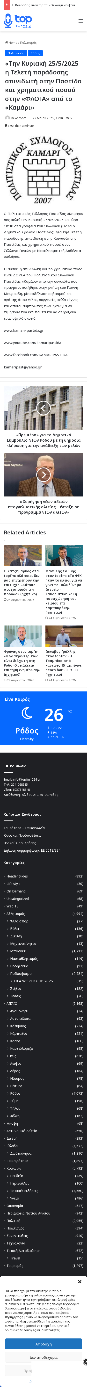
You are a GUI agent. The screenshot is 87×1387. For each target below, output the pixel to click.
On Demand (16, 891)
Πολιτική (13, 1220)
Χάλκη (15, 1116)
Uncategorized (18, 898)
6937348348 (21, 789)
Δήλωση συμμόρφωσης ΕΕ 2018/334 (32, 850)
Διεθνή (16, 936)
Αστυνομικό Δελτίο (22, 1130)
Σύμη (14, 1101)
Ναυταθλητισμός (24, 958)
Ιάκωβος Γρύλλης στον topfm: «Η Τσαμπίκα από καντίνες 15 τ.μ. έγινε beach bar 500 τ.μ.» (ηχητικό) (63, 663)
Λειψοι (15, 1063)
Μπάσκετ (18, 951)
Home (12, 42)
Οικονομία (15, 1205)
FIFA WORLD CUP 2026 (33, 980)
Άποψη (12, 1123)
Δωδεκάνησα (20, 1153)
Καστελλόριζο (21, 1048)
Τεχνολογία (16, 1243)
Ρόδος (35, 53)
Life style (14, 883)
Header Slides (17, 876)
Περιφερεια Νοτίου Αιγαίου (28, 1213)
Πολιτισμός (28, 42)
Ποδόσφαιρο (21, 973)
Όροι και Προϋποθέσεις (22, 835)
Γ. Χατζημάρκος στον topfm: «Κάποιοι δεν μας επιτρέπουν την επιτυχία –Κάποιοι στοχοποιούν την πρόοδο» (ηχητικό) (22, 582)
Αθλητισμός (16, 913)
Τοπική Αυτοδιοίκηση (23, 1250)
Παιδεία (16, 1175)
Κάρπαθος (19, 1033)
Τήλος (15, 1108)
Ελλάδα (12, 1145)
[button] (79, 1281)
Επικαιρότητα (17, 1160)
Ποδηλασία (19, 966)
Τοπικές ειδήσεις (24, 1190)
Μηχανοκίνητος (23, 943)
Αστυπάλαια (20, 1018)
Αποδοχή (44, 1344)
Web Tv (12, 906)
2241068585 (19, 784)
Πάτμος (16, 1086)
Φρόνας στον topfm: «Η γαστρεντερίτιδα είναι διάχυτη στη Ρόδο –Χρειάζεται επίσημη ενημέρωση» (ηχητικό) (22, 663)
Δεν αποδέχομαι (43, 1357)
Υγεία (14, 1198)
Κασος (15, 1041)
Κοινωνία (14, 1168)
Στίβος (16, 988)
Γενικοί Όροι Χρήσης (20, 843)
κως (13, 1056)
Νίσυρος (17, 1078)
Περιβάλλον (19, 1183)
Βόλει (14, 928)
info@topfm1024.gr (27, 779)
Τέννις (15, 996)
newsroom (18, 118)
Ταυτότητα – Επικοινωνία (24, 828)
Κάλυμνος (18, 1026)
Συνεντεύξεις (17, 1235)
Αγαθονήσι (19, 1011)
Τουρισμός (15, 1265)
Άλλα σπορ (19, 921)
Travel (15, 1258)
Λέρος (15, 1071)
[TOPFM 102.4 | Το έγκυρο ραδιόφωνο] (18, 21)
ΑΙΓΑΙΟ (12, 1003)
